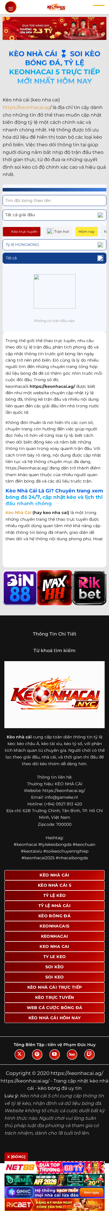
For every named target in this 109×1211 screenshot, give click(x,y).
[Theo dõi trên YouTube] (54, 1054)
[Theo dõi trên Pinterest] (37, 1054)
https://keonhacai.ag (26, 107)
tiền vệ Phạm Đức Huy (72, 1044)
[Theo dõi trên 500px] (72, 1054)
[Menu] (11, 7)
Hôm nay (86, 231)
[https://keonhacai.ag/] (56, 7)
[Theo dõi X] (20, 1054)
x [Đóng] (16, 1156)
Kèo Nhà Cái (18, 512)
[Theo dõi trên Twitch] (89, 1054)
